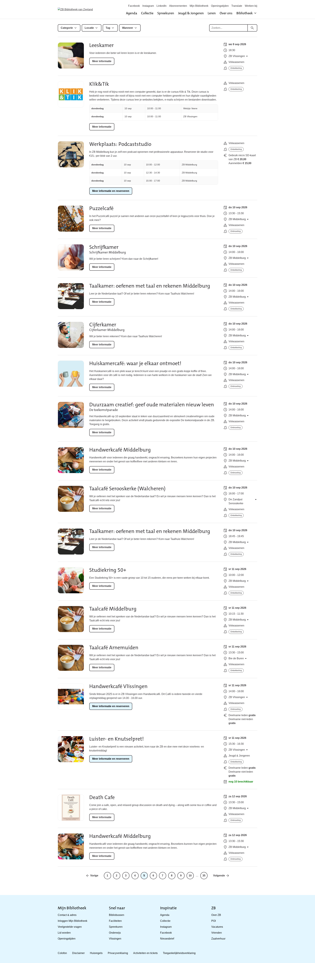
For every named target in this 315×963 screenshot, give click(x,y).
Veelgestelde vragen (70, 926)
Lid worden (64, 932)
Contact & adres (67, 915)
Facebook (134, 5)
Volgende (219, 875)
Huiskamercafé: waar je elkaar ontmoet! (135, 363)
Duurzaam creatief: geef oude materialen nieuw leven (151, 404)
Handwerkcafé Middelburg (120, 449)
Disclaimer (78, 953)
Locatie (89, 27)
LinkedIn (162, 5)
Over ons (226, 13)
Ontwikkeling (236, 68)
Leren (212, 13)
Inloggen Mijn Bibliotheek (72, 920)
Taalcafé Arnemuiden (113, 647)
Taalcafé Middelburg (112, 608)
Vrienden (216, 932)
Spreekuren (165, 13)
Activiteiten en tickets (145, 953)
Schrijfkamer (103, 247)
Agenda (131, 13)
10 (190, 875)
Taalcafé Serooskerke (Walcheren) (127, 488)
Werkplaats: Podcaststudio (120, 144)
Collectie (147, 13)
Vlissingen (115, 938)
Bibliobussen (116, 915)
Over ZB (216, 915)
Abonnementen (178, 5)
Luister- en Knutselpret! (116, 739)
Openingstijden (220, 5)
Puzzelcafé (101, 208)
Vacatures (217, 926)
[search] (252, 28)
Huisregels (96, 953)
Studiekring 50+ (107, 570)
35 (203, 875)
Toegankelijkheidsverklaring (179, 953)
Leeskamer (101, 45)
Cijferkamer (102, 324)
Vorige (94, 875)
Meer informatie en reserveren (110, 191)
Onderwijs (115, 932)
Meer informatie (101, 61)
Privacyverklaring (118, 953)
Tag (108, 27)
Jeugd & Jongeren (191, 13)
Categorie (67, 27)
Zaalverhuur (218, 938)
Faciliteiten (115, 920)
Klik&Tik (99, 84)
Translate (236, 5)
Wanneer (127, 27)
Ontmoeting (235, 231)
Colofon (62, 953)
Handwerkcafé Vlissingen (118, 686)
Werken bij (251, 5)
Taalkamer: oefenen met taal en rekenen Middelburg (149, 286)
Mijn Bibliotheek (199, 5)
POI (213, 920)
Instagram (148, 5)
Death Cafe (102, 797)
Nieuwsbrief (167, 938)
